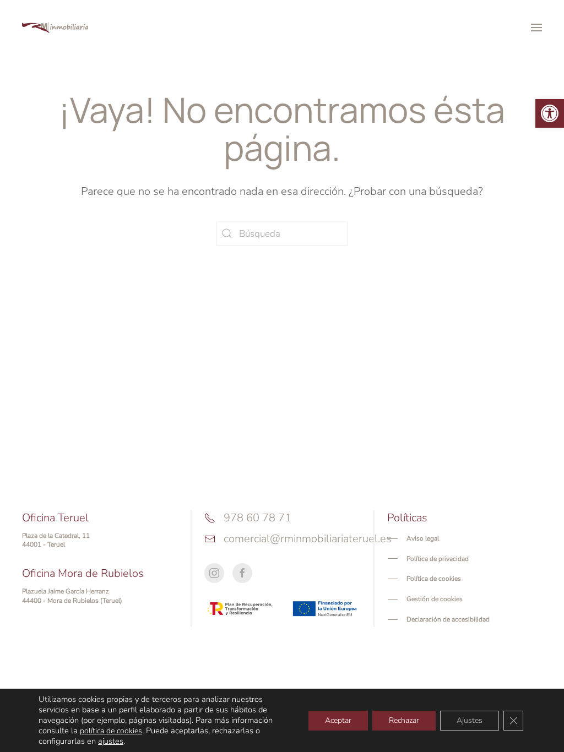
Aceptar (338, 720)
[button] (549, 113)
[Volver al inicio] (55, 27)
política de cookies (111, 731)
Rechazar (404, 720)
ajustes (110, 741)
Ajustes (469, 720)
